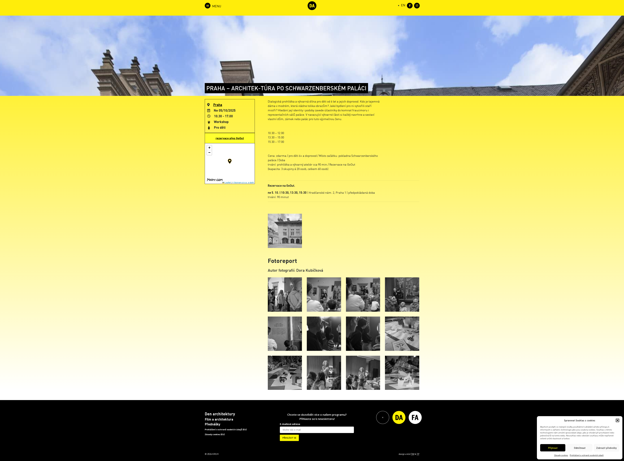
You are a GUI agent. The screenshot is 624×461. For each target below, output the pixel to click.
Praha (217, 105)
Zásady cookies (561, 455)
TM (412, 453)
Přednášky (212, 424)
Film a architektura (219, 419)
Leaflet (227, 182)
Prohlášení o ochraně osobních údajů (587, 455)
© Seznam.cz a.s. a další (243, 182)
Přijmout (553, 447)
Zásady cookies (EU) (215, 434)
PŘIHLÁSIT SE (289, 437)
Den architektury (220, 413)
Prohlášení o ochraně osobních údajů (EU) (226, 429)
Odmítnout (579, 447)
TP (418, 453)
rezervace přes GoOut (230, 138)
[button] (617, 420)
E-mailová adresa (290, 424)
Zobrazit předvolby (606, 447)
